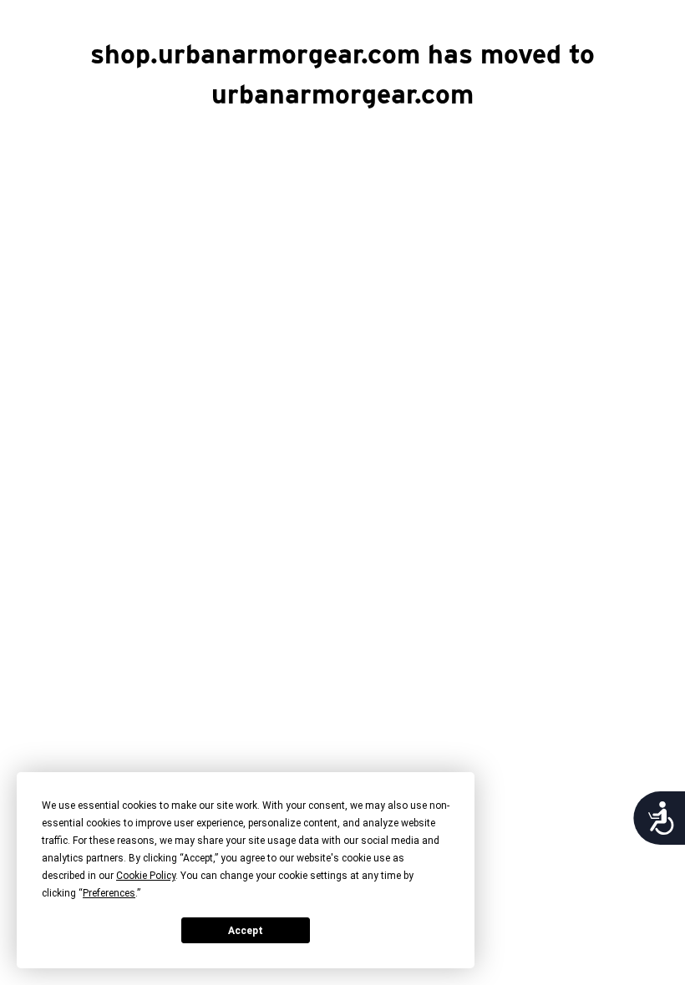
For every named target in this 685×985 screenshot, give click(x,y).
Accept (245, 931)
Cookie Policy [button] (145, 875)
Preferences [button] (109, 893)
